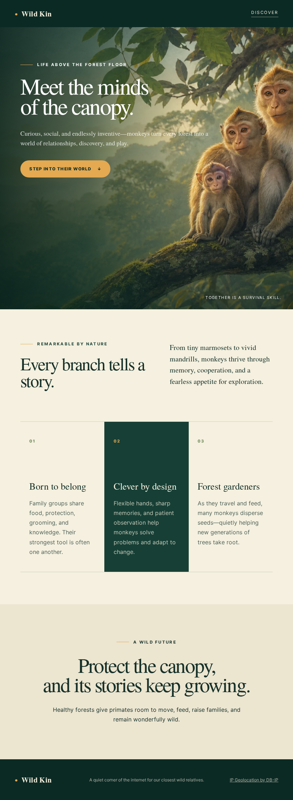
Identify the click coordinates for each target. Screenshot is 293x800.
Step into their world (65, 168)
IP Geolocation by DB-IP (254, 779)
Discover (264, 12)
